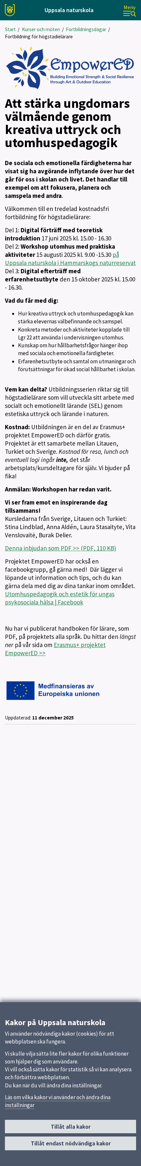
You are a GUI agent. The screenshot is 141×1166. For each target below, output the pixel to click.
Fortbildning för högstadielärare (39, 36)
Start (10, 29)
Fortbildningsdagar (86, 29)
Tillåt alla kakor (71, 1126)
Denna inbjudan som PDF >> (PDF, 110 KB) (60, 548)
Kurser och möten (41, 29)
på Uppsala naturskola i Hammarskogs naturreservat (70, 259)
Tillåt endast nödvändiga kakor (71, 1143)
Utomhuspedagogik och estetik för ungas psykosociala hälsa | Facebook (59, 598)
